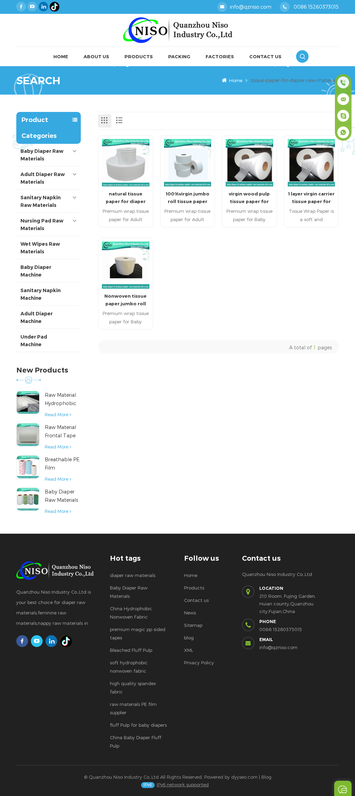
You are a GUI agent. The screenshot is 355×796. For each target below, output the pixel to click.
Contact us (196, 600)
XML (188, 650)
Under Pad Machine (33, 341)
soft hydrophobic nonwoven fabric (129, 667)
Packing (179, 56)
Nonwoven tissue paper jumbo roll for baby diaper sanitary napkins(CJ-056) (125, 300)
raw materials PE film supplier (133, 708)
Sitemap (193, 625)
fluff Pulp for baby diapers (138, 725)
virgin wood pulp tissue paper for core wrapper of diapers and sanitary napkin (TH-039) (249, 198)
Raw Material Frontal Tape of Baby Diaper (63, 432)
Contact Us (265, 56)
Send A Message (343, 788)
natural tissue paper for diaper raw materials (126, 198)
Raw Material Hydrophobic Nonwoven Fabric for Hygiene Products (60, 400)
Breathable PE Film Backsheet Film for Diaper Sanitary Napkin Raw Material (62, 464)
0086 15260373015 (316, 7)
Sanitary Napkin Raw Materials (40, 201)
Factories (220, 56)
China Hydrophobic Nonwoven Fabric (131, 613)
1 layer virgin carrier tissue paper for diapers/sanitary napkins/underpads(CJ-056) (311, 198)
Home (60, 56)
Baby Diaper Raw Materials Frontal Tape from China (61, 496)
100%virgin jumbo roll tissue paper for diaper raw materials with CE (187, 198)
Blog (266, 777)
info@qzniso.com (250, 7)
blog (189, 637)
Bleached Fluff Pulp (131, 650)
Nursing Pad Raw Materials (41, 224)
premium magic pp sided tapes (137, 633)
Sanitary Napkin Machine (40, 294)
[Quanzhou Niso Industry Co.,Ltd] (177, 30)
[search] (302, 56)
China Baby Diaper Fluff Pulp (135, 742)
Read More (56, 414)
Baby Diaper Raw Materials (41, 155)
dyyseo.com (244, 777)
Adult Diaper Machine (36, 317)
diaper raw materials (132, 575)
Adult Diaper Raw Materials (42, 178)
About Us (96, 56)
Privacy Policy (199, 662)
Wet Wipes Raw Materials (40, 248)
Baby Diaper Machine (35, 271)
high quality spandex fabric (133, 687)
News (190, 612)
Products (138, 56)
